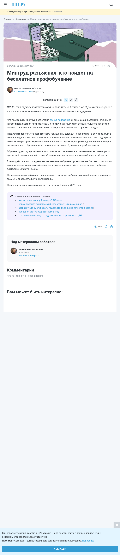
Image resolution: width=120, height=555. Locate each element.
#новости (58, 12)
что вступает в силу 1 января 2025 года (40, 200)
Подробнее (88, 540)
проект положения (60, 120)
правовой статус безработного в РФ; (39, 211)
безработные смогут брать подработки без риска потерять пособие (56, 207)
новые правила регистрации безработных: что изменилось (51, 204)
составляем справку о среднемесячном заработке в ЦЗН (50, 215)
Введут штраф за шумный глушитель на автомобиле (31, 12)
